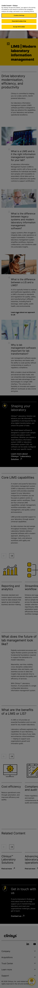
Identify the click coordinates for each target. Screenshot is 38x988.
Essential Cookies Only (19, 21)
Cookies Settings (19, 15)
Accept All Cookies (19, 26)
